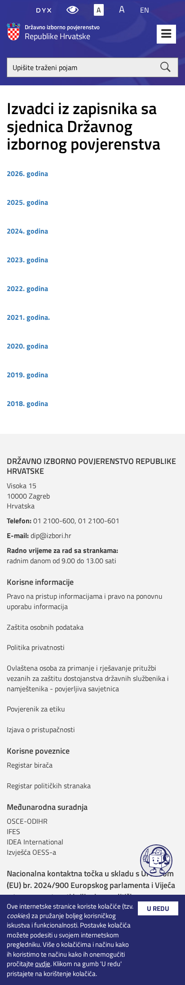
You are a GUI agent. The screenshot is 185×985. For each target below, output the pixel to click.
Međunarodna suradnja (47, 807)
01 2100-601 (98, 520)
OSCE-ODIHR (27, 821)
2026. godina (27, 173)
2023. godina (27, 259)
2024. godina (27, 230)
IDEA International (35, 841)
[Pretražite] (165, 67)
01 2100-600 (54, 520)
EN (144, 9)
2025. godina (27, 202)
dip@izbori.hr (51, 535)
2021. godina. (28, 317)
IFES (13, 831)
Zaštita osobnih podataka (45, 627)
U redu (158, 908)
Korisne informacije (40, 582)
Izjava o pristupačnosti (41, 729)
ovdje (42, 963)
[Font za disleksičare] (43, 9)
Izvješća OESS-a (31, 852)
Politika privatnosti (36, 647)
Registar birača (30, 765)
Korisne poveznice (38, 751)
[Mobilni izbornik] (166, 34)
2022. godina (27, 288)
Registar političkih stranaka (49, 785)
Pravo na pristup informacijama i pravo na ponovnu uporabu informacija (85, 601)
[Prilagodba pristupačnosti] (72, 9)
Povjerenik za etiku (36, 708)
